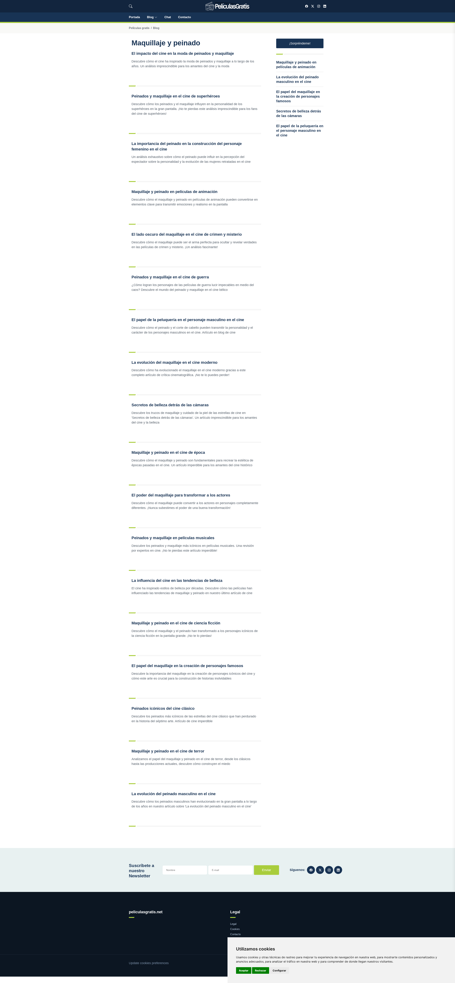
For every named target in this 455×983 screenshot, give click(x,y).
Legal (233, 923)
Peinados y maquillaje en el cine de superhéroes (176, 96)
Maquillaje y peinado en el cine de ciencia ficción (176, 623)
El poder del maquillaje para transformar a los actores (181, 495)
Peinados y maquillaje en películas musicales (173, 538)
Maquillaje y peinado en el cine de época (168, 452)
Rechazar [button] (260, 970)
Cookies (235, 929)
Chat (167, 17)
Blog (150, 17)
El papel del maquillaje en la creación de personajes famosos (187, 666)
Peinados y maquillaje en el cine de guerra (170, 277)
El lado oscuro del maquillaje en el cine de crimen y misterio (187, 234)
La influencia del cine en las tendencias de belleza (177, 580)
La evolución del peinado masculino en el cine (174, 794)
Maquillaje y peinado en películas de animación (174, 191)
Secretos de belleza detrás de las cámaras (170, 405)
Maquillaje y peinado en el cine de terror (168, 751)
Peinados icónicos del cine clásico (163, 708)
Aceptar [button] (243, 970)
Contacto (184, 17)
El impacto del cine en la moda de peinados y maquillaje (183, 53)
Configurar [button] (279, 970)
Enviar (266, 870)
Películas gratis (139, 28)
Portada (134, 17)
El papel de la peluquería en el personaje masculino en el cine (188, 320)
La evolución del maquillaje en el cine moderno (174, 362)
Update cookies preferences (149, 963)
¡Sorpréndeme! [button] (300, 43)
